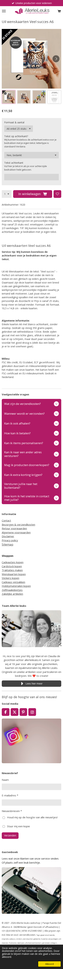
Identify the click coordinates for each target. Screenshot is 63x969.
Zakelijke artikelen (12, 594)
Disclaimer (8, 536)
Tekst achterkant (13, 162)
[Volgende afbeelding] (55, 58)
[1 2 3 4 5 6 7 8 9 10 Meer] (7, 194)
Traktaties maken (12, 570)
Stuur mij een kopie (18, 826)
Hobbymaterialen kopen (16, 586)
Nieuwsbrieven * (12, 811)
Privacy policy (10, 540)
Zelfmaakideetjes (12, 590)
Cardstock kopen (12, 566)
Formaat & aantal (14, 122)
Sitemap (7, 544)
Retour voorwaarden (14, 528)
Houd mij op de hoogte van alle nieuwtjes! (32, 817)
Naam (5, 779)
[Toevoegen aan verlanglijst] (57, 194)
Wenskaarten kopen (14, 574)
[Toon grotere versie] (31, 628)
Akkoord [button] (49, 964)
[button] (9, 97)
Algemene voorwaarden (16, 532)
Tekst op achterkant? (16, 136)
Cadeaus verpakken (13, 582)
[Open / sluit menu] (4, 11)
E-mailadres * (10, 795)
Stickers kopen (10, 578)
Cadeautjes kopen (12, 562)
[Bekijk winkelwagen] (59, 11)
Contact (6, 520)
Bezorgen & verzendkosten (18, 524)
